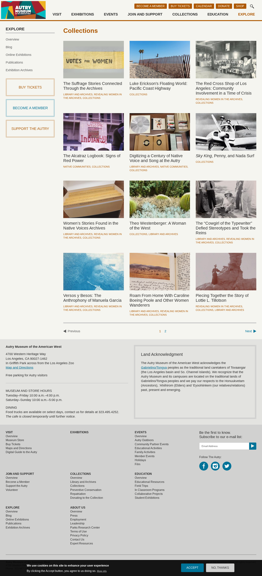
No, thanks (220, 567)
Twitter (226, 466)
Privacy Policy (79, 535)
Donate (224, 6)
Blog (9, 47)
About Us (77, 507)
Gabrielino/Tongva (154, 367)
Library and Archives (78, 94)
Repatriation (78, 493)
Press (74, 515)
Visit (57, 14)
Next (248, 331)
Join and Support (145, 14)
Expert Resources (81, 543)
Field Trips (141, 485)
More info (102, 571)
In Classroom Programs (150, 489)
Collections (185, 14)
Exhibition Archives (19, 70)
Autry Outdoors (144, 440)
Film (137, 464)
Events (111, 14)
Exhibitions (82, 14)
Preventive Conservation (85, 489)
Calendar (204, 6)
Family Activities (145, 452)
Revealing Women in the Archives (219, 99)
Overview (12, 39)
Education (217, 14)
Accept (192, 567)
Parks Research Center (85, 527)
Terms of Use (78, 531)
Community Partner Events (152, 444)
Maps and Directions (19, 448)
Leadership (77, 523)
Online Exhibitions (18, 55)
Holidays (140, 460)
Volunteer (12, 489)
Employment (78, 519)
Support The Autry (30, 129)
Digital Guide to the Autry (21, 452)
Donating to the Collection (86, 497)
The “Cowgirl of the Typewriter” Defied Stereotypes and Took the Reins (226, 228)
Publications (14, 62)
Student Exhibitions (147, 497)
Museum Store (15, 440)
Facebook (203, 466)
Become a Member (151, 6)
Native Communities (77, 166)
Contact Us (77, 539)
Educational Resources (149, 481)
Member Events (145, 456)
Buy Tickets (180, 6)
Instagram (215, 466)
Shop (240, 6)
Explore (246, 14)
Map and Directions (19, 367)
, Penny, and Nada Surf (225, 156)
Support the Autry (16, 485)
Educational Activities (148, 448)
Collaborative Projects (149, 493)
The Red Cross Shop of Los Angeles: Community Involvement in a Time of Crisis (224, 88)
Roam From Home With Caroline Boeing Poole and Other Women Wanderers (159, 300)
